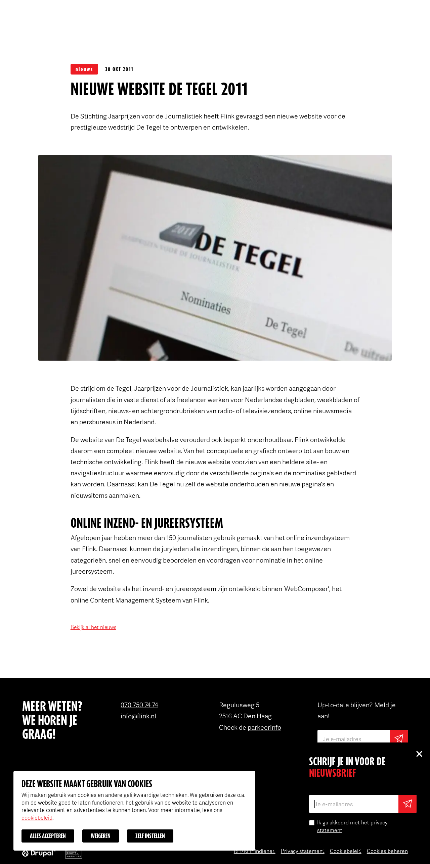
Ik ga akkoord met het (352, 826)
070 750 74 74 (139, 704)
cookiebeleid (37, 817)
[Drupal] (38, 852)
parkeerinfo (264, 727)
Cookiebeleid (345, 851)
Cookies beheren (387, 851)
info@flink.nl (138, 715)
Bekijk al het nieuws (93, 627)
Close (419, 754)
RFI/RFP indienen (254, 851)
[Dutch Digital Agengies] (73, 852)
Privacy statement (303, 851)
